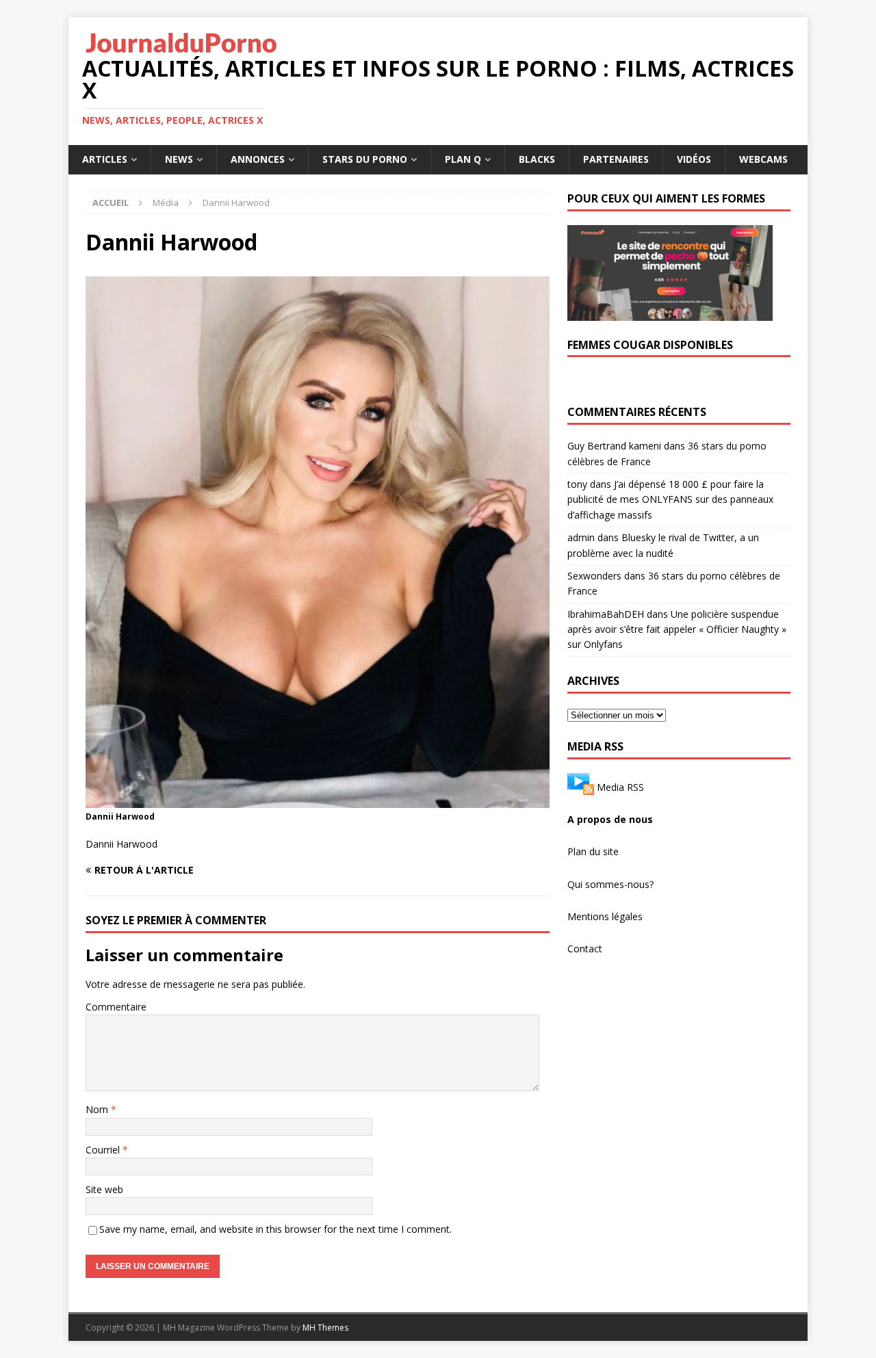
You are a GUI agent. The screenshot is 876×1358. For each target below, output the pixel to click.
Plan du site (593, 851)
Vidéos (694, 159)
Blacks (537, 159)
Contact (584, 948)
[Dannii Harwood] (318, 800)
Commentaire (116, 1006)
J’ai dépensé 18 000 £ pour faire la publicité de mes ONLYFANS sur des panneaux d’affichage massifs (670, 499)
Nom (98, 1109)
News (179, 159)
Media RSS (620, 786)
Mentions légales (605, 916)
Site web (104, 1189)
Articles (104, 159)
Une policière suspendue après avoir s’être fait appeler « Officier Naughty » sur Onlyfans (676, 629)
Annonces (258, 159)
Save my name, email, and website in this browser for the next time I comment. (275, 1229)
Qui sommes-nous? (610, 884)
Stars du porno (364, 159)
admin (581, 537)
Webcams (763, 159)
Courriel (104, 1149)
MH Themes (325, 1327)
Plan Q (463, 159)
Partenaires (616, 159)
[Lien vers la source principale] (580, 786)
